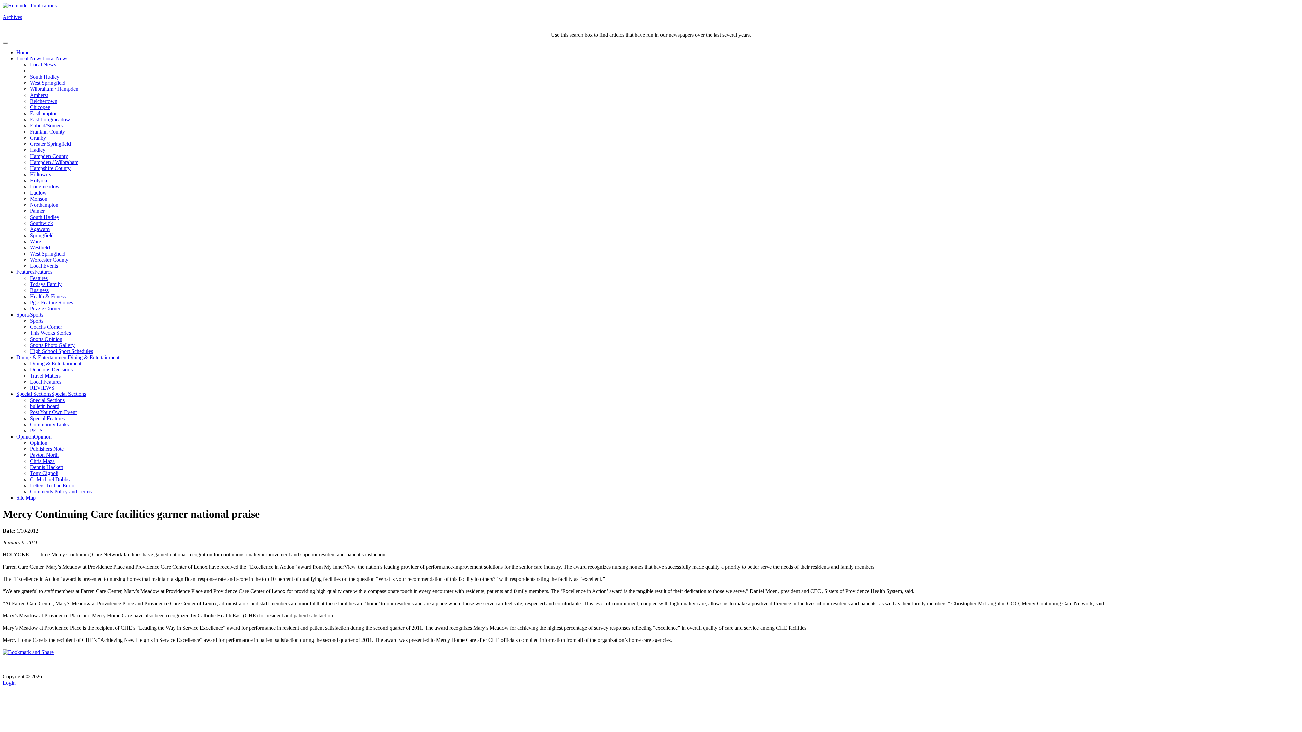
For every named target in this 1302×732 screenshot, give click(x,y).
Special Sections (33, 394)
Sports (23, 315)
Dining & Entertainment (42, 357)
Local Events (44, 266)
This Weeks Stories (50, 333)
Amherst (39, 95)
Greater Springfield (50, 144)
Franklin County (47, 132)
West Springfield (47, 83)
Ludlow (38, 193)
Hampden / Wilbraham (54, 162)
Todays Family (46, 284)
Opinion (25, 437)
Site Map (26, 498)
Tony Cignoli (44, 473)
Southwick (41, 223)
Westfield (40, 247)
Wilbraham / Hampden (54, 89)
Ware (35, 241)
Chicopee (40, 107)
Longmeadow (45, 186)
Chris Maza (42, 461)
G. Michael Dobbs (50, 479)
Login (9, 683)
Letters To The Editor (53, 485)
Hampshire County (50, 168)
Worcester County (49, 260)
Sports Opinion (46, 339)
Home (22, 52)
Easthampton (44, 113)
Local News (29, 58)
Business (39, 290)
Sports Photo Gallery (52, 345)
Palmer (37, 211)
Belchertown (43, 101)
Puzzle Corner (45, 308)
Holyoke (39, 180)
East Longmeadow (50, 119)
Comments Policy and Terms (61, 491)
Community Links (49, 424)
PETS (36, 430)
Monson (38, 199)
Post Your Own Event (53, 412)
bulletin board (44, 406)
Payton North (44, 455)
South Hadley (44, 77)
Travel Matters (45, 376)
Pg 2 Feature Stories (51, 302)
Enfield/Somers (46, 125)
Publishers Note (47, 449)
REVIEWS (42, 388)
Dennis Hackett (46, 467)
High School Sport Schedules (61, 351)
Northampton (44, 205)
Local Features (45, 382)
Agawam (40, 229)
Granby (38, 138)
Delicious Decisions (51, 369)
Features (25, 272)
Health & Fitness (48, 296)
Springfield (42, 235)
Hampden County (49, 156)
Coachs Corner (46, 327)
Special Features (47, 418)
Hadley (37, 150)
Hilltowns (40, 174)
